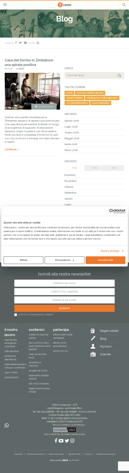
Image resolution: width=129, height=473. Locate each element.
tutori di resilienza (77, 103)
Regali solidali (109, 330)
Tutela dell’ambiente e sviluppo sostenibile (15, 366)
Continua (11, 149)
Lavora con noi (60, 351)
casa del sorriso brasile (90, 93)
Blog (103, 338)
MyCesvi (105, 346)
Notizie (9, 68)
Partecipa (61, 330)
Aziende (105, 354)
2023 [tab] (114, 167)
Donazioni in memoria (35, 364)
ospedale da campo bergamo (102, 98)
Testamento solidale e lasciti (39, 377)
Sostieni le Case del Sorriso (38, 336)
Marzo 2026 (71, 150)
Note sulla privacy (56, 454)
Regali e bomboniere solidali (39, 390)
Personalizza (62, 260)
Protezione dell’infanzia (10, 358)
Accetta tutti (105, 260)
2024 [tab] (94, 167)
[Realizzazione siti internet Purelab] (64, 461)
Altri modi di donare (39, 383)
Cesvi (21, 68)
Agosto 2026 (71, 120)
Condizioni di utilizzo (36, 454)
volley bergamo (100, 103)
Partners (88, 454)
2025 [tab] (74, 167)
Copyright (18, 454)
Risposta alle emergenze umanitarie (11, 343)
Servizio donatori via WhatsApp (69, 425)
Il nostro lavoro (11, 332)
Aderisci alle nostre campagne (62, 336)
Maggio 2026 (71, 138)
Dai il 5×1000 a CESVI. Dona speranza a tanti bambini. (39, 346)
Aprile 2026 (70, 144)
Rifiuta (23, 260)
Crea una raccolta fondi (37, 356)
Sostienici (36, 330)
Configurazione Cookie (105, 454)
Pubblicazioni (11, 377)
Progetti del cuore (38, 370)
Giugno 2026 (71, 132)
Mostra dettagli (110, 251)
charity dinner (74, 98)
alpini (69, 93)
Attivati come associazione (59, 344)
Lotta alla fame (12, 351)
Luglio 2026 (71, 126)
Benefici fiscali (74, 454)
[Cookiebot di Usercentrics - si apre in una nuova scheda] (111, 211)
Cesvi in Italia (11, 372)
